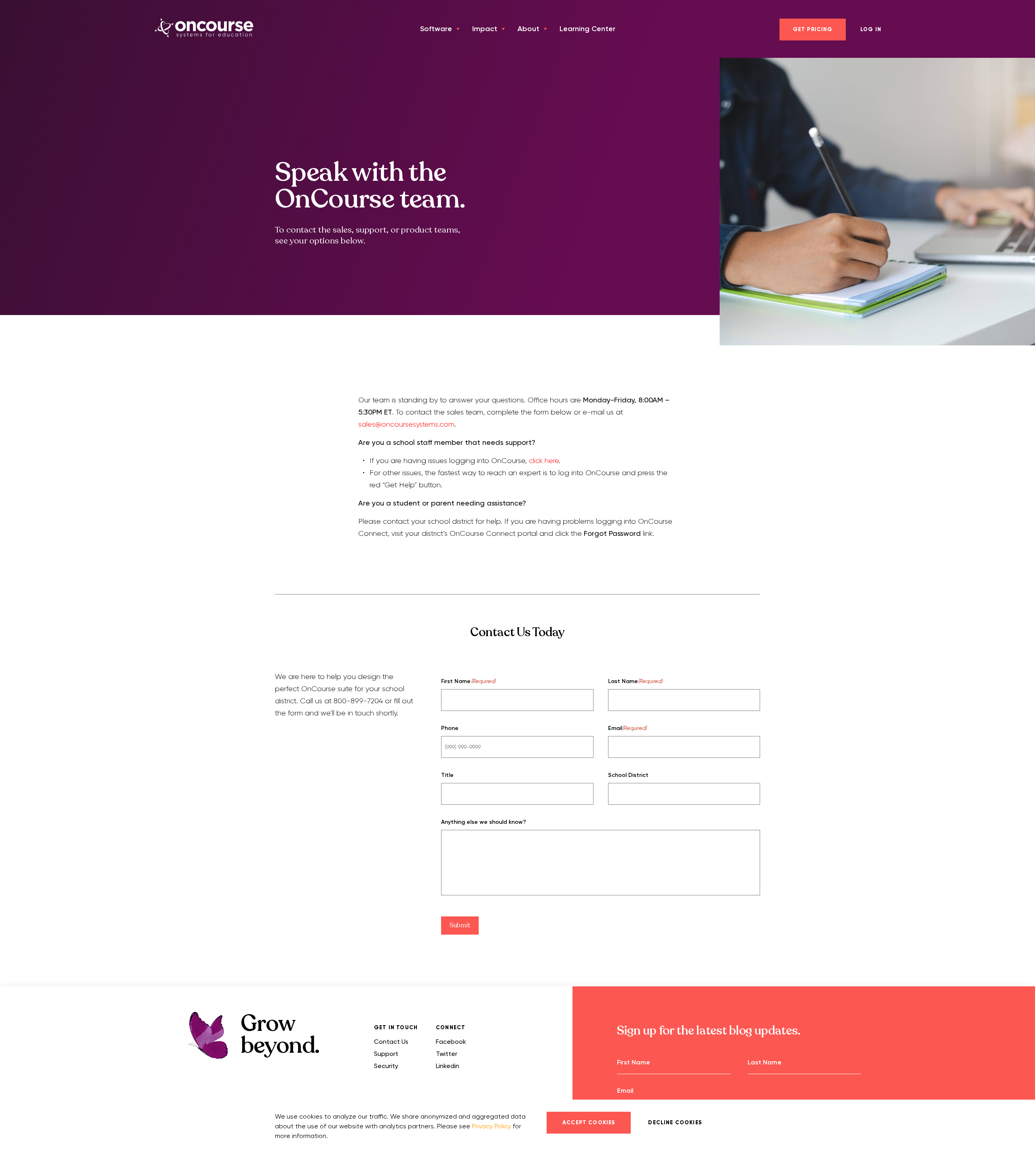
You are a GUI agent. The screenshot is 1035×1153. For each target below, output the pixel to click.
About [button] (528, 28)
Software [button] (436, 28)
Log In (870, 29)
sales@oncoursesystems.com (406, 424)
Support (386, 1054)
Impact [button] (484, 28)
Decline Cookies (675, 1122)
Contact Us (391, 1041)
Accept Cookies (588, 1122)
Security (386, 1066)
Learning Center (587, 28)
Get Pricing (813, 29)
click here (544, 461)
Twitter (446, 1054)
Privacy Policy (491, 1126)
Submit (460, 925)
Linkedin (447, 1066)
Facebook (451, 1041)
